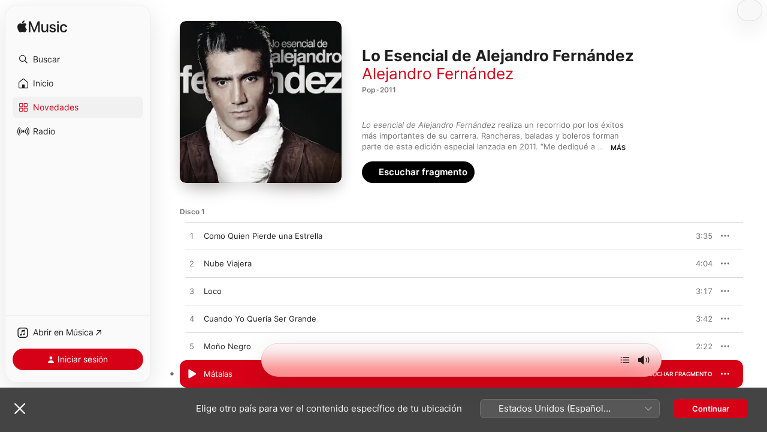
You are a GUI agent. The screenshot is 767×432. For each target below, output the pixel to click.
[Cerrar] (19, 408)
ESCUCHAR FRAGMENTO (676, 235)
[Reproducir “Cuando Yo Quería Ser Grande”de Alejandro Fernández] (192, 319)
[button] (78, 59)
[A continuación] (625, 360)
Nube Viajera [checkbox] (228, 263)
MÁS (618, 147)
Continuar (710, 408)
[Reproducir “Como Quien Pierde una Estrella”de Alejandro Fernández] (192, 236)
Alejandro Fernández (438, 73)
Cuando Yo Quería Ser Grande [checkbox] (260, 318)
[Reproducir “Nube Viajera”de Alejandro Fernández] (192, 264)
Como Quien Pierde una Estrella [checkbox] (263, 236)
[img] (42, 27)
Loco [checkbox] (213, 291)
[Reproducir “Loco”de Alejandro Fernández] (192, 291)
